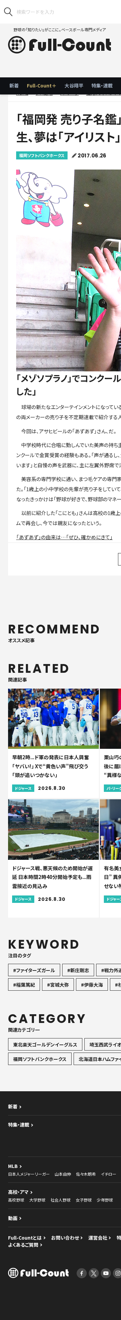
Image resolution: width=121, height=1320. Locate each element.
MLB (13, 1166)
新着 (14, 85)
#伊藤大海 (92, 984)
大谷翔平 (74, 85)
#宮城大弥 (58, 984)
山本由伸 (63, 1174)
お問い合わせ (65, 1237)
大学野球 (37, 1200)
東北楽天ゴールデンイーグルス (45, 1044)
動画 (12, 1218)
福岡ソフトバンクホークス (42, 155)
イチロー (108, 1174)
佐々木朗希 (86, 1174)
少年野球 (105, 1200)
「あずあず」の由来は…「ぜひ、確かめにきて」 (64, 537)
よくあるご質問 (23, 1244)
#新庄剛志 (78, 970)
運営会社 (97, 1237)
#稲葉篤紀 (24, 984)
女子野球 (84, 1200)
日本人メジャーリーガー (29, 1174)
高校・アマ (18, 1191)
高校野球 (16, 1200)
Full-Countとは (25, 1237)
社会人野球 (60, 1200)
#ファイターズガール (34, 970)
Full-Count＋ (41, 85)
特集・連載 (102, 85)
